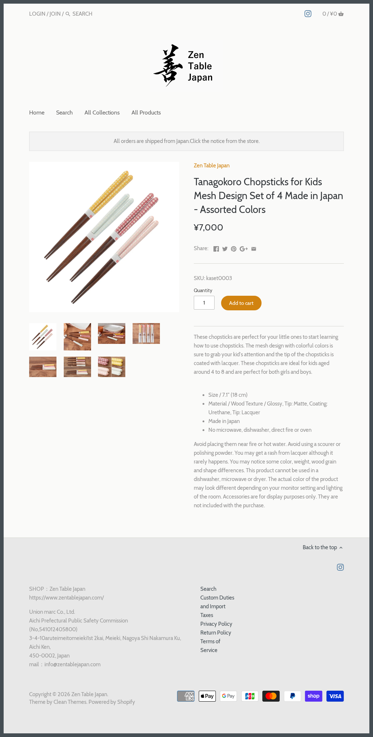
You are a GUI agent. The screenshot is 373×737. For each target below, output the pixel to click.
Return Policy (215, 632)
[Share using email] (253, 247)
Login (37, 14)
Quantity (203, 290)
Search (208, 589)
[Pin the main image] (233, 247)
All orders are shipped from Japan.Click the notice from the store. (187, 141)
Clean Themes (70, 702)
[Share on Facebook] (216, 247)
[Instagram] (308, 13)
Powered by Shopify (112, 702)
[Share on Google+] (244, 247)
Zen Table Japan (211, 165)
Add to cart (241, 303)
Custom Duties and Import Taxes (217, 606)
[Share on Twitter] (225, 247)
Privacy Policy (216, 624)
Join (55, 14)
